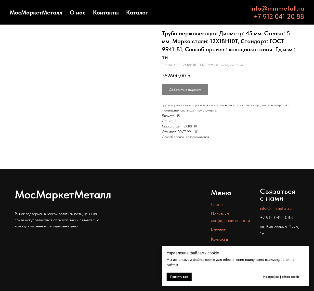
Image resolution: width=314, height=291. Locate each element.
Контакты (106, 12)
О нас (78, 12)
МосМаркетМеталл (36, 12)
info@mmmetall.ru (277, 8)
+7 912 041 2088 (276, 217)
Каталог (137, 12)
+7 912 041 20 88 (279, 16)
